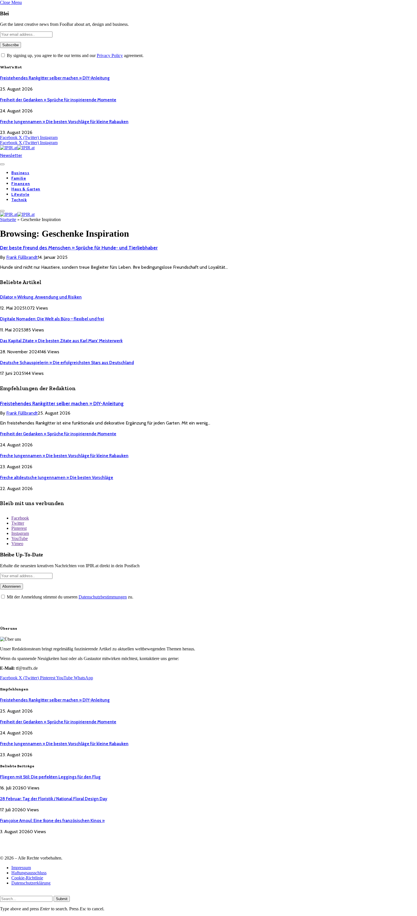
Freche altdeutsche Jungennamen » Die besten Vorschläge (56, 477)
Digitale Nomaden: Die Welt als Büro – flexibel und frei (52, 319)
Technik (19, 199)
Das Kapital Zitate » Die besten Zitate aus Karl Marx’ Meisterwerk (61, 340)
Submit (62, 899)
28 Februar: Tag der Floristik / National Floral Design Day (53, 798)
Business (20, 172)
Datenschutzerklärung (30, 883)
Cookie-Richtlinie (27, 877)
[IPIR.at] (17, 147)
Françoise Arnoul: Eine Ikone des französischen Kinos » (52, 820)
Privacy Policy (110, 55)
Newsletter (11, 155)
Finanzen (20, 183)
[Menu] (2, 164)
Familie (18, 178)
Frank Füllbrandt (22, 257)
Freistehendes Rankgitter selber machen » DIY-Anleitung (55, 78)
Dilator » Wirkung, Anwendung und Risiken (41, 297)
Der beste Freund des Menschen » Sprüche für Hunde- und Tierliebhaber (79, 248)
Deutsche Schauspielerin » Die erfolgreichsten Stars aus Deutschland (67, 362)
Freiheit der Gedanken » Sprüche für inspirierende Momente (58, 99)
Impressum (21, 867)
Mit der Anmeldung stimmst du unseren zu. (69, 596)
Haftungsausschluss (29, 872)
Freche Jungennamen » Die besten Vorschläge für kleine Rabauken (64, 121)
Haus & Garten (25, 189)
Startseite (8, 219)
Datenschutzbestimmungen (103, 596)
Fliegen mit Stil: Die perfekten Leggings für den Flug (50, 777)
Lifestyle (20, 194)
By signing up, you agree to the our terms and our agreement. (75, 55)
